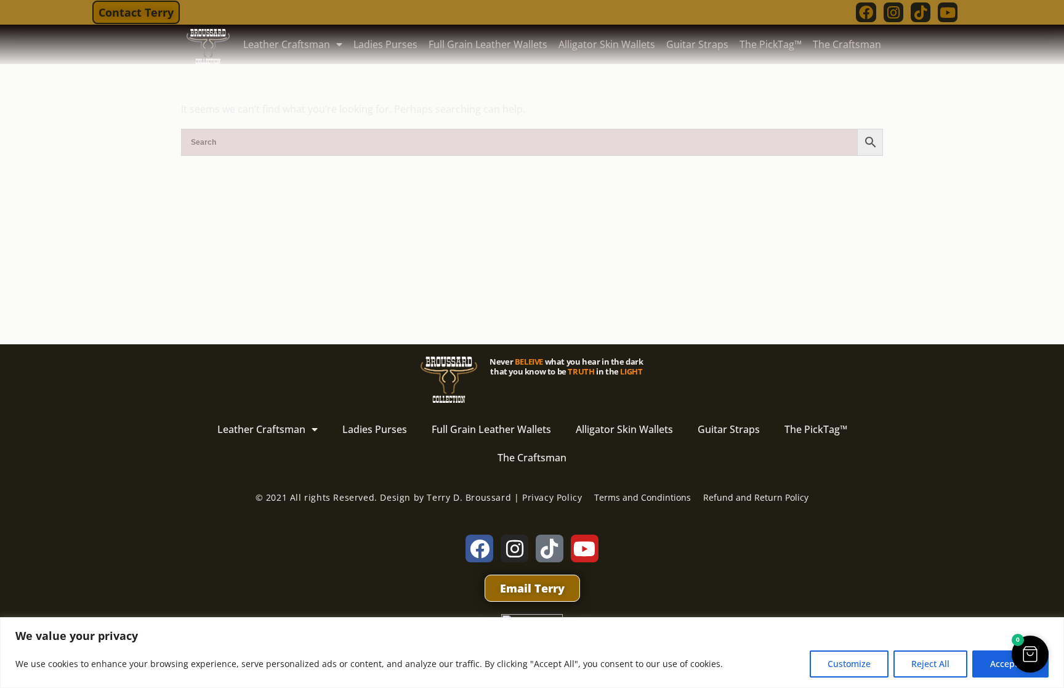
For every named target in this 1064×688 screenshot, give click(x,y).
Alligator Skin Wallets (606, 44)
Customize (849, 664)
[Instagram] (893, 12)
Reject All (930, 664)
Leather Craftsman (286, 44)
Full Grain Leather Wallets (488, 44)
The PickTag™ (771, 44)
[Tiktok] (920, 12)
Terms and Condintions (642, 497)
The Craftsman (847, 44)
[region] (532, 652)
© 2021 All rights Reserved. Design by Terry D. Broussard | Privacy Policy (419, 497)
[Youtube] (947, 12)
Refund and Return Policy (755, 497)
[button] (1030, 654)
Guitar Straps (697, 44)
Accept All (1010, 664)
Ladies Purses (385, 44)
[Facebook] (866, 12)
